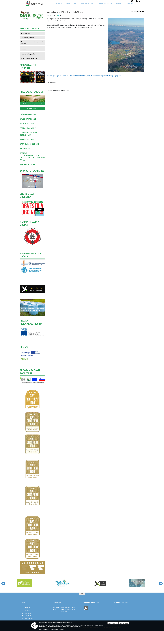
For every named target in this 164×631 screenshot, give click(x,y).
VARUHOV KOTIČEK (27, 164)
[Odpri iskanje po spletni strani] (140, 4)
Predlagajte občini (31, 91)
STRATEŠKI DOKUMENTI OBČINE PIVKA (29, 133)
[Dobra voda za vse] (137, 583)
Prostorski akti (27, 123)
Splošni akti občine (28, 119)
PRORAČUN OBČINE (28, 128)
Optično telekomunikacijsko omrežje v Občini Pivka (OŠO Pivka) (32, 156)
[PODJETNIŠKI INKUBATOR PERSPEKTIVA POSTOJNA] (24, 583)
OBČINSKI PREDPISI (28, 114)
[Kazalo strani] (137, 1)
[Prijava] (139, 1)
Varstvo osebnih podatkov (28, 58)
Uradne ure (57, 602)
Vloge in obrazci (29, 28)
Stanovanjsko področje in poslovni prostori (31, 43)
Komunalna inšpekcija (27, 54)
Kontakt (25, 602)
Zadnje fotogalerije (32, 170)
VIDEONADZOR (26, 148)
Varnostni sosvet (28, 139)
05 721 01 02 (27, 616)
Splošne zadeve (25, 33)
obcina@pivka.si (28, 618)
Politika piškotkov (59, 629)
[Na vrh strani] (82, 594)
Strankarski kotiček (29, 144)
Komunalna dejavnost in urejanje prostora (31, 49)
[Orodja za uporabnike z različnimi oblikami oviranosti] (132, 1)
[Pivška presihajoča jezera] (62, 583)
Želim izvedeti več (112, 623)
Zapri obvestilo (124, 623)
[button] (22, 181)
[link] (132, 11)
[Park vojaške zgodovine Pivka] (100, 583)
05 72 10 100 (27, 613)
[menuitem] (59, 3)
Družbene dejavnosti (27, 38)
